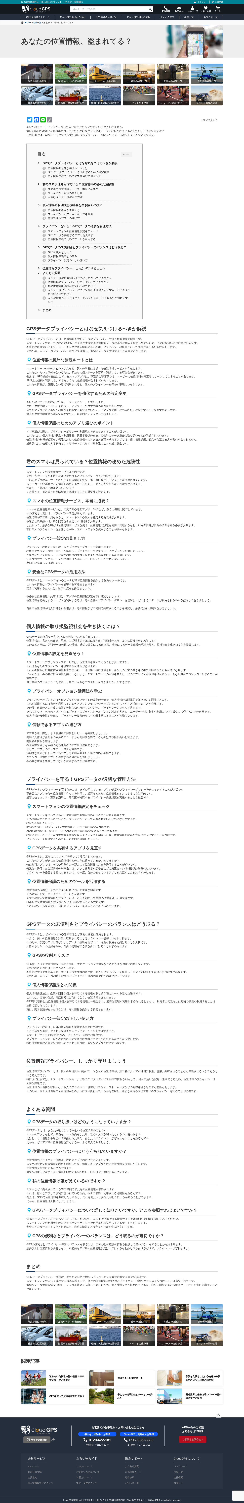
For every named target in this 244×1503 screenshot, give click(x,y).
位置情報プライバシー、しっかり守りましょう (73, 268)
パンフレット (181, 1466)
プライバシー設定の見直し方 (65, 193)
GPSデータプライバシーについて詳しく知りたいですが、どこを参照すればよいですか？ (89, 292)
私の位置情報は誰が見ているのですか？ (72, 286)
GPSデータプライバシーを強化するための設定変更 (78, 172)
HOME (28, 22)
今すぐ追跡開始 (75, 2)
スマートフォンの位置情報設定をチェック (73, 231)
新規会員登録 (35, 1471)
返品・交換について (86, 1483)
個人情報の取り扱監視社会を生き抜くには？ (72, 205)
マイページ (33, 1466)
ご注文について (84, 1466)
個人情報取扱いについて (40, 1483)
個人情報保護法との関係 (62, 256)
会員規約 (32, 1477)
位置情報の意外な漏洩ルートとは (68, 168)
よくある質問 (51, 273)
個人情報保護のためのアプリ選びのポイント (74, 176)
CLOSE (126, 154)
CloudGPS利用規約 (72, 1500)
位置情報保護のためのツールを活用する (72, 239)
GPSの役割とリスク (60, 252)
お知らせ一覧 (132, 1483)
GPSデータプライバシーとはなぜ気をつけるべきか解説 (80, 163)
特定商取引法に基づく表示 (95, 1500)
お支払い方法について (88, 1471)
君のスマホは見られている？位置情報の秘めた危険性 (78, 184)
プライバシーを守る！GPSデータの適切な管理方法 (77, 226)
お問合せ (178, 1483)
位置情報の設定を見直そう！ (65, 210)
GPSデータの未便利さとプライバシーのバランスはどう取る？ (84, 247)
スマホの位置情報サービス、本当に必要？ (73, 189)
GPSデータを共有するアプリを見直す (70, 235)
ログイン (201, 2)
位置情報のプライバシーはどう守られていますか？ (78, 282)
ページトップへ (218, 1415)
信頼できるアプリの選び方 (64, 218)
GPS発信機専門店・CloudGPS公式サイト (41, 2)
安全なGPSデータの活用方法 (65, 197)
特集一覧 (178, 1471)
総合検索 (129, 1477)
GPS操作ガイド (133, 1471)
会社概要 (178, 1477)
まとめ (46, 310)
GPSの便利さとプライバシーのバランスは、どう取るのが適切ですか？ (88, 300)
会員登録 (219, 2)
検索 (150, 9)
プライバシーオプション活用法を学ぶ (70, 214)
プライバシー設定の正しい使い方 (68, 260)
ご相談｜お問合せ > (192, 1439)
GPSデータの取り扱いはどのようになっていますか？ (80, 278)
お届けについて (84, 1477)
